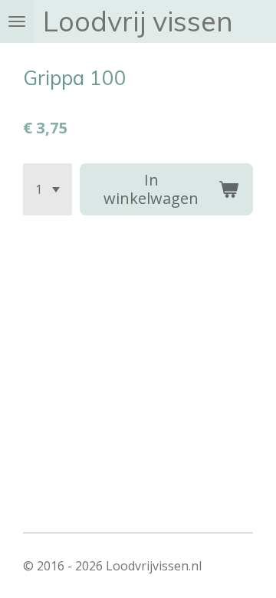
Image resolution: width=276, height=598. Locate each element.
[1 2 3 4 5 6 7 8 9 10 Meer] (47, 189)
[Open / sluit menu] (17, 21)
